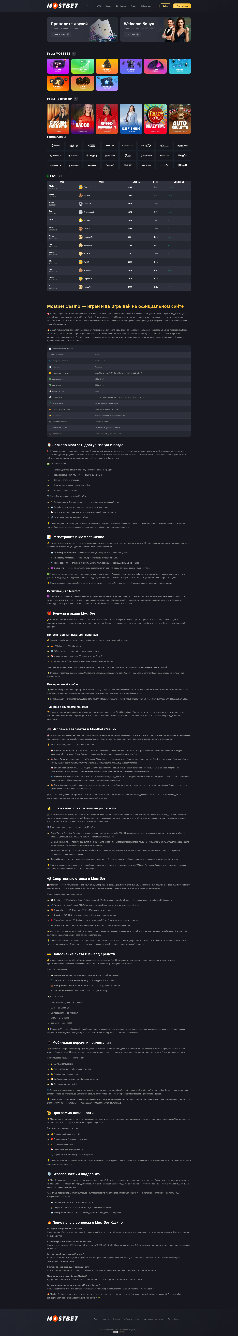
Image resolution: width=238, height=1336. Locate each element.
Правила (105, 1319)
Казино (108, 6)
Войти (165, 6)
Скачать (177, 1319)
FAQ (168, 1319)
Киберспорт (146, 6)
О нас (95, 1319)
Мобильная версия (131, 1319)
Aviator (133, 6)
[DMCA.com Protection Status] (119, 1333)
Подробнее (130, 34)
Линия (89, 6)
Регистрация (182, 6)
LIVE (99, 6)
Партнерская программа (153, 1319)
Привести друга (59, 34)
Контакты (116, 1319)
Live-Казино (121, 6)
